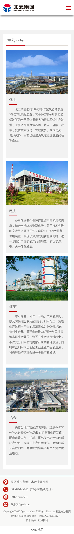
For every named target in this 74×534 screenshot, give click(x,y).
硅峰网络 (43, 520)
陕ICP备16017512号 (50, 515)
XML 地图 (37, 529)
